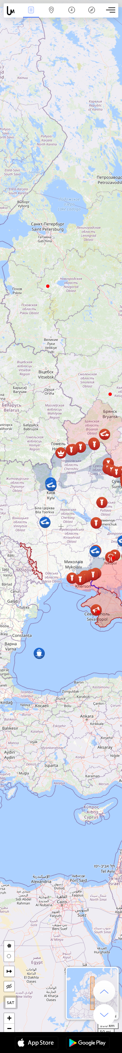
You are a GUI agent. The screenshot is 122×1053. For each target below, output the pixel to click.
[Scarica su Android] (87, 1043)
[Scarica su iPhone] (36, 1043)
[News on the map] (12, 10)
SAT (11, 1002)
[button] (113, 558)
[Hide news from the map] (9, 986)
